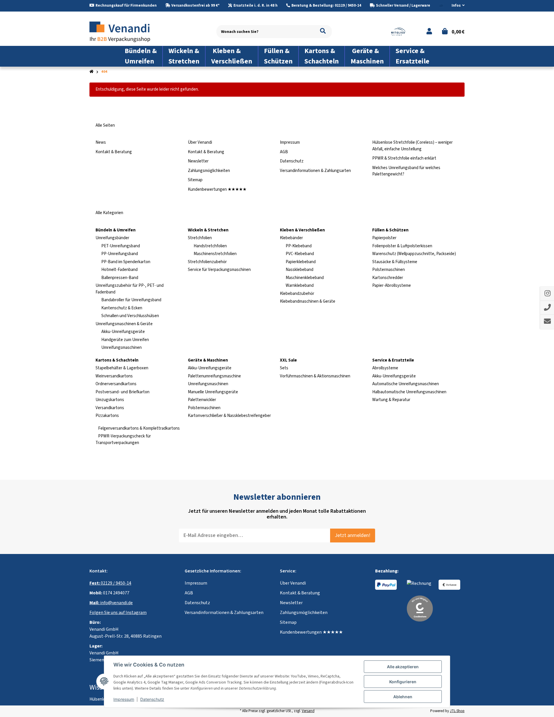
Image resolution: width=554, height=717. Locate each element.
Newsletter (198, 161)
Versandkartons (110, 408)
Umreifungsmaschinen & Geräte (124, 324)
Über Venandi (200, 142)
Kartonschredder (387, 278)
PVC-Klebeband (300, 254)
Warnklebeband (300, 285)
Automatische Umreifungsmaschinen (405, 384)
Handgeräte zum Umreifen (125, 340)
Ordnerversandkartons (116, 384)
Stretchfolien (200, 238)
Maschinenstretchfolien (215, 254)
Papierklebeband (301, 262)
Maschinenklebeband (305, 278)
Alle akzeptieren (403, 666)
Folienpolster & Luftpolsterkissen (402, 246)
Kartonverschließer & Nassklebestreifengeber (229, 416)
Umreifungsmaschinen (121, 348)
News (101, 142)
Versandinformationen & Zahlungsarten (315, 171)
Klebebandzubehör (297, 294)
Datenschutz (292, 161)
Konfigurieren (402, 681)
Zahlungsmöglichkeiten (209, 171)
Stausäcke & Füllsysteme (394, 262)
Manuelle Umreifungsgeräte (213, 392)
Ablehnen (402, 696)
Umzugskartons (110, 400)
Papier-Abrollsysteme (391, 285)
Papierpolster (384, 238)
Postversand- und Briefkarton (122, 392)
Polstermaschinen (388, 270)
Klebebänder (291, 238)
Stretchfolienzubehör (207, 262)
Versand (308, 711)
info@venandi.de (111, 603)
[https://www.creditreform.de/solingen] (420, 608)
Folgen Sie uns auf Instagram (118, 612)
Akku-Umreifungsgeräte (123, 332)
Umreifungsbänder (112, 238)
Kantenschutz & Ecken (121, 308)
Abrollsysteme (385, 368)
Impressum (290, 142)
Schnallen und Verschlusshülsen (130, 316)
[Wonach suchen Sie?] (323, 31)
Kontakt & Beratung (114, 152)
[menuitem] (141, 56)
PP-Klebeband (299, 246)
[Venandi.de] (124, 31)
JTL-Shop (457, 711)
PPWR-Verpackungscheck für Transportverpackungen (123, 439)
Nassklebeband (299, 270)
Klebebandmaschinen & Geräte (307, 301)
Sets (284, 368)
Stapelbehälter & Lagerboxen (122, 368)
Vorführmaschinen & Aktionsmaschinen (315, 376)
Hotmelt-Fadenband (119, 270)
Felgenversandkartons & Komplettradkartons (138, 428)
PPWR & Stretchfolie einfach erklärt (404, 158)
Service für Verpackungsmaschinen (219, 270)
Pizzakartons (107, 416)
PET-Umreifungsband (120, 246)
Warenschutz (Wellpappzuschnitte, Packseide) (414, 254)
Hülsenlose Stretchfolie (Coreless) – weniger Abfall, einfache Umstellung (412, 145)
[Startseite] (91, 71)
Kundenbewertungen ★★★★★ (217, 189)
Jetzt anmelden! (352, 535)
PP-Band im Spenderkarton (125, 262)
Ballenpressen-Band (119, 278)
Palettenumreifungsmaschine (214, 376)
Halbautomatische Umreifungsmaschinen (409, 392)
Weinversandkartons (114, 376)
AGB (284, 152)
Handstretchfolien (210, 246)
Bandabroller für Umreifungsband (131, 300)
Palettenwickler (202, 400)
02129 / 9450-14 (110, 583)
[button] (456, 6)
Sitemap (195, 180)
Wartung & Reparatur (391, 400)
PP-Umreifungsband (119, 254)
